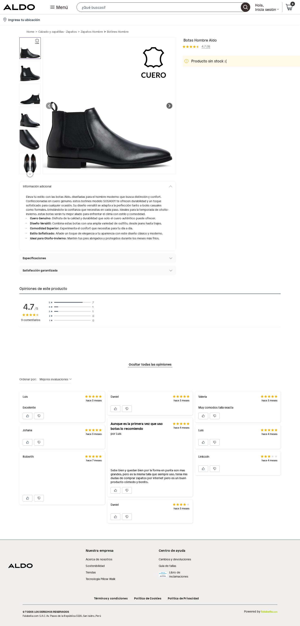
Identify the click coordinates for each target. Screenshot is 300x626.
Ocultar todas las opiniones (150, 364)
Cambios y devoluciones (175, 559)
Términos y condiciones (111, 598)
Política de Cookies (147, 598)
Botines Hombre (118, 32)
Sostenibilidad (95, 566)
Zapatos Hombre (92, 32)
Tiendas (91, 572)
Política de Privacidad (183, 598)
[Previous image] (49, 105)
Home (30, 32)
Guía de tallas (167, 566)
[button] (163, 7)
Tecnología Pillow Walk (100, 579)
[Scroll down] (30, 174)
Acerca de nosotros (99, 559)
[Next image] (169, 105)
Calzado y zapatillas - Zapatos (57, 32)
